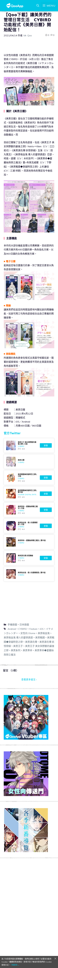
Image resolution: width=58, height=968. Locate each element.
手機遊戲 (12, 624)
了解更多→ (14, 965)
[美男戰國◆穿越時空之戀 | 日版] (29, 477)
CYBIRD (22, 628)
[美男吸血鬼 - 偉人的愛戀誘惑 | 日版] (29, 526)
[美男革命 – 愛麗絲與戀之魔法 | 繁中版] (29, 542)
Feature (33, 628)
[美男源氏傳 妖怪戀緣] (29, 558)
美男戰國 (40, 637)
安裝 (46, 445)
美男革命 (27, 650)
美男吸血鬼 (44, 633)
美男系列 (15, 650)
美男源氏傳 (31, 641)
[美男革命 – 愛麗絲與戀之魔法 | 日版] (29, 510)
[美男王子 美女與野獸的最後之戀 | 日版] (29, 445)
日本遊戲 (24, 624)
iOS (42, 628)
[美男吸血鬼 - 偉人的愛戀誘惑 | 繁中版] (29, 574)
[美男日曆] (29, 461)
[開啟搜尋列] (38, 6)
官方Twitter (12, 433)
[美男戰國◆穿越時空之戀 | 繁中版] (29, 494)
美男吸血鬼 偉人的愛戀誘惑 (18, 637)
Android (12, 628)
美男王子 (18, 645)
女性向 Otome (27, 633)
